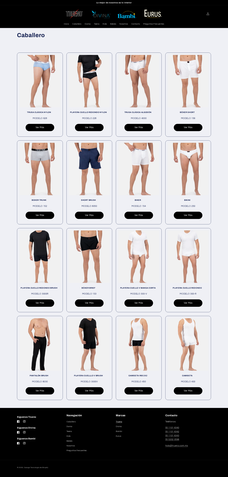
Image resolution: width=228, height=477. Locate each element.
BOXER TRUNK (39, 200)
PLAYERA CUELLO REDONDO (187, 288)
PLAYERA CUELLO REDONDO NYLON (88, 112)
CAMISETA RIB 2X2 (138, 376)
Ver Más (40, 127)
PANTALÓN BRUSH (39, 376)
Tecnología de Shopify (39, 467)
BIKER (138, 200)
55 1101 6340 (172, 428)
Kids (68, 436)
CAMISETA (187, 376)
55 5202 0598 (172, 439)
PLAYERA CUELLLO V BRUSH (88, 376)
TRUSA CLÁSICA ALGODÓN (137, 112)
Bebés (69, 441)
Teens (69, 431)
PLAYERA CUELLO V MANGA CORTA (138, 288)
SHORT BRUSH (88, 200)
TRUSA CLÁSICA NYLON (39, 112)
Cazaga (27, 467)
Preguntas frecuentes (76, 451)
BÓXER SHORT (187, 112)
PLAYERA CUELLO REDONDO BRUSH (39, 288)
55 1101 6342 (172, 432)
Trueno (119, 422)
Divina (119, 426)
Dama (69, 426)
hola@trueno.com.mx (176, 446)
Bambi (119, 431)
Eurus (118, 436)
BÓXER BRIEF (88, 288)
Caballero (71, 422)
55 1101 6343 (172, 435)
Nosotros (70, 446)
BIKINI (187, 200)
